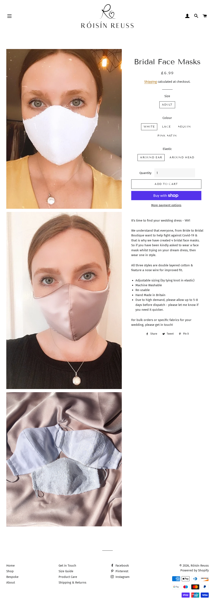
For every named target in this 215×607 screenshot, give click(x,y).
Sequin (184, 126)
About (10, 582)
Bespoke (12, 577)
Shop (10, 571)
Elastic (167, 149)
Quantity (145, 173)
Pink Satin (167, 135)
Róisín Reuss (200, 565)
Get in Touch (67, 565)
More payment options (166, 205)
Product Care (68, 577)
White (149, 126)
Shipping (150, 82)
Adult (167, 104)
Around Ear (151, 157)
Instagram (122, 577)
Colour (167, 118)
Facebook (122, 565)
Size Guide (66, 571)
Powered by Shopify (194, 570)
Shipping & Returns (72, 582)
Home (10, 565)
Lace (166, 126)
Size (167, 96)
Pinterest (121, 571)
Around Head (181, 157)
